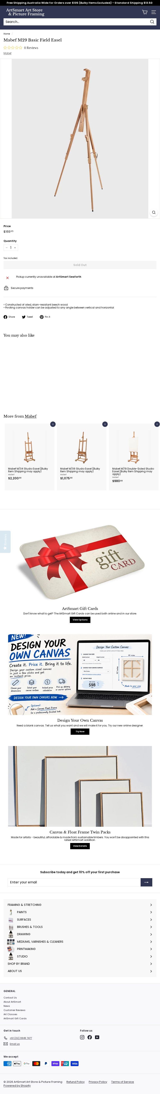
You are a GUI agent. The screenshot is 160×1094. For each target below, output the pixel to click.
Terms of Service (122, 1082)
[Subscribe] (146, 882)
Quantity (10, 241)
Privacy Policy (98, 1082)
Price (7, 226)
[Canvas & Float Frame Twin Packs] (80, 786)
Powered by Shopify (17, 1086)
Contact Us (10, 997)
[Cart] (145, 12)
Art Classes (10, 1014)
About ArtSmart (12, 1001)
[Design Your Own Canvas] (80, 674)
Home (7, 33)
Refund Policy (75, 1082)
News (7, 1006)
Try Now (80, 731)
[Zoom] (154, 212)
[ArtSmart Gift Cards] (80, 562)
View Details (80, 846)
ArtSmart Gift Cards (15, 1018)
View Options (80, 619)
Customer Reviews (14, 1010)
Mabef (7, 53)
